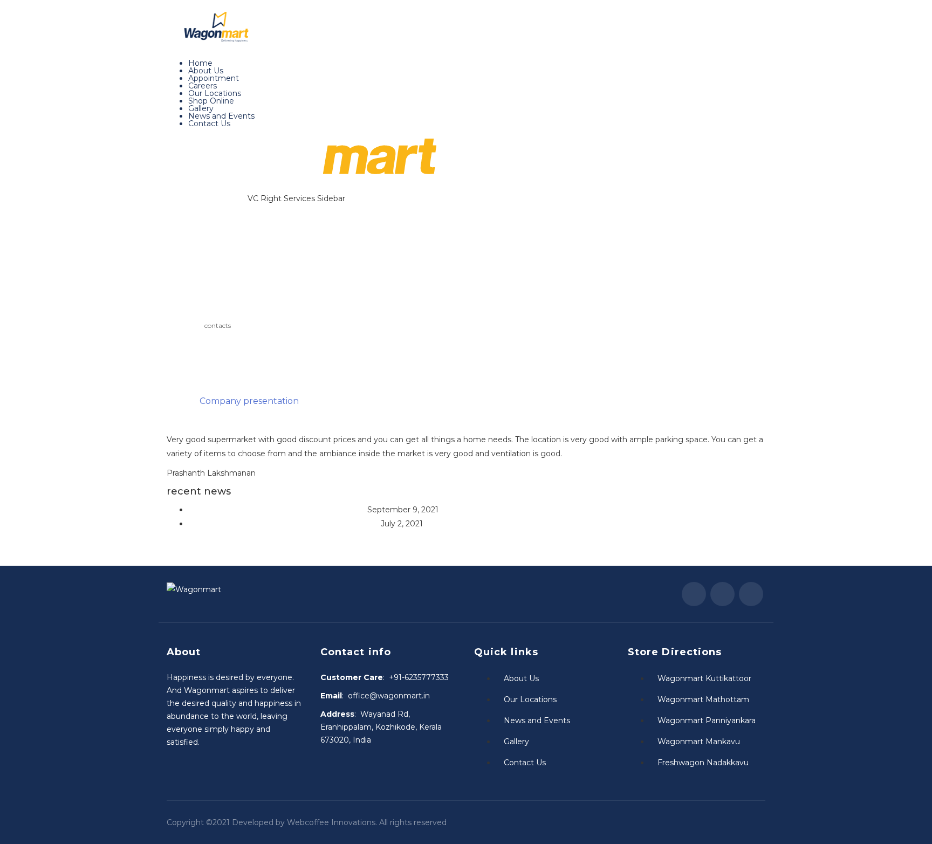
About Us (205, 71)
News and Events (221, 116)
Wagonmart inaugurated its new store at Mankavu (283, 524)
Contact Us (209, 123)
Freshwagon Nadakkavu (703, 762)
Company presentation (249, 401)
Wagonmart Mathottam (703, 699)
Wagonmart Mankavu (698, 741)
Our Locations (214, 93)
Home (200, 63)
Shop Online (211, 101)
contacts (217, 325)
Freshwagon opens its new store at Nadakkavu (276, 509)
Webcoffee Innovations (331, 822)
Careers (202, 86)
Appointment (213, 78)
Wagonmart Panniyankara (706, 720)
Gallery (201, 108)
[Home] (301, 161)
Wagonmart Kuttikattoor (704, 678)
